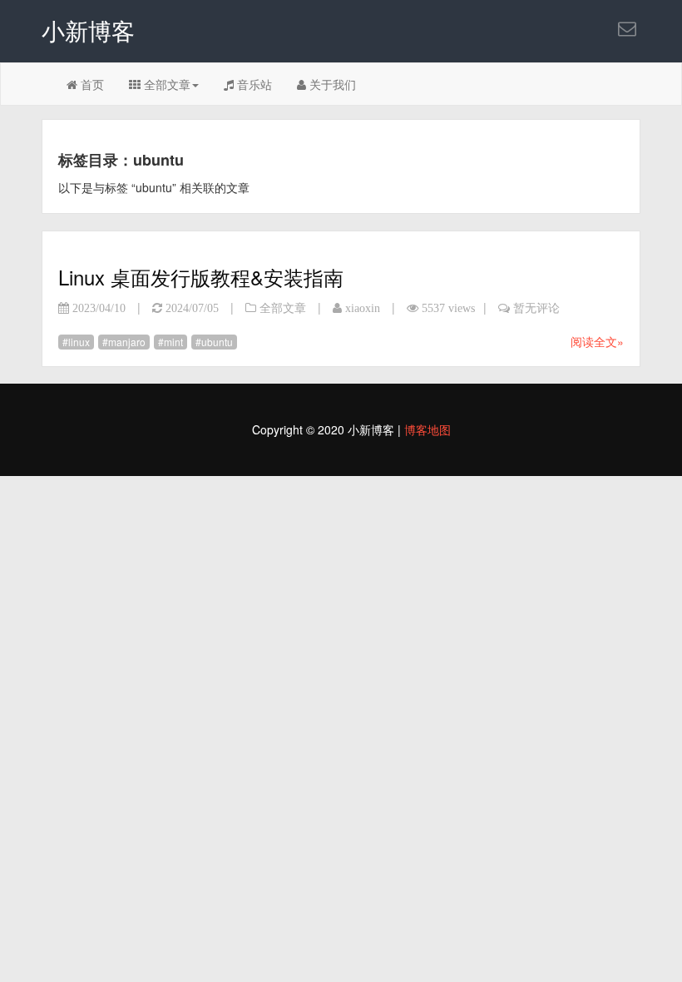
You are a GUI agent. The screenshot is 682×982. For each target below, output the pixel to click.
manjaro (127, 342)
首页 (90, 84)
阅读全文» (597, 341)
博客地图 (427, 429)
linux (79, 342)
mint (173, 342)
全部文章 (165, 84)
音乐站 (253, 84)
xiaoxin (362, 308)
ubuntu (217, 342)
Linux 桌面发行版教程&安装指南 (200, 276)
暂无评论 (536, 308)
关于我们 (331, 84)
